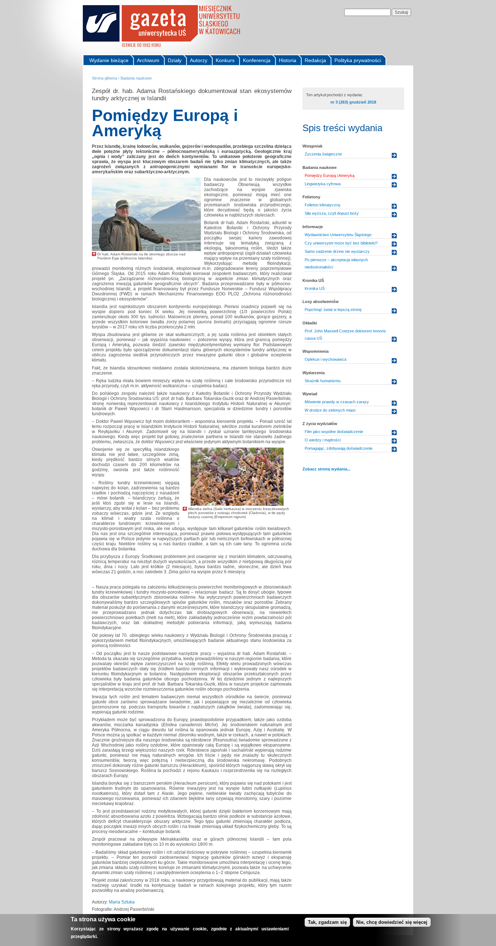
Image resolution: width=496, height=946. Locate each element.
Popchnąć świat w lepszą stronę (333, 309)
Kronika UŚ (315, 288)
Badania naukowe (136, 78)
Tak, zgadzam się (327, 922)
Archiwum (148, 60)
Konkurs (225, 60)
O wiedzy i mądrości (323, 440)
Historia (287, 60)
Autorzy (198, 60)
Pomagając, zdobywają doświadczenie (339, 448)
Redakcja (315, 60)
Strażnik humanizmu (323, 381)
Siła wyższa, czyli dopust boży (332, 213)
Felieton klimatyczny (323, 205)
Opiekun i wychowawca (325, 359)
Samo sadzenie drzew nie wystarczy (337, 251)
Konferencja (257, 60)
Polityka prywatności (357, 60)
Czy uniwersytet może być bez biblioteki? (341, 243)
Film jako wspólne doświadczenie (334, 431)
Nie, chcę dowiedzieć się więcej (391, 922)
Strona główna (104, 78)
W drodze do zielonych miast (330, 410)
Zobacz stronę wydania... (326, 469)
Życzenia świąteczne (323, 154)
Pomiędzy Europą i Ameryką (329, 175)
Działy (175, 60)
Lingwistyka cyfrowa (323, 184)
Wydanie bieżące (109, 60)
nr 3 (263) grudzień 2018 (353, 102)
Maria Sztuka (122, 902)
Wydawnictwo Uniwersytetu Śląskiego (338, 235)
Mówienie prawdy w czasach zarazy (337, 402)
